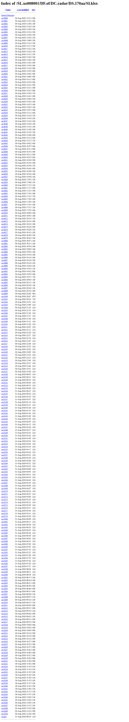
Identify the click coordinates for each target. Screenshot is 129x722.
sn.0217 (4, 622)
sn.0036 (4, 118)
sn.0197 (4, 566)
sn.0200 (4, 575)
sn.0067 (4, 205)
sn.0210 (4, 602)
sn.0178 (4, 513)
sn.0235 (4, 672)
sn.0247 (4, 705)
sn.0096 (4, 285)
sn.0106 (4, 313)
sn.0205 (4, 589)
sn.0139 (4, 405)
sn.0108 (4, 319)
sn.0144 (4, 419)
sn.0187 (4, 538)
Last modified (23, 10)
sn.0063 (4, 193)
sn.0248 (4, 708)
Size (33, 10)
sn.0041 (4, 132)
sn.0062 (4, 191)
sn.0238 (4, 680)
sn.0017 (4, 65)
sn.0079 (4, 238)
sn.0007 (4, 38)
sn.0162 (4, 469)
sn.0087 (4, 260)
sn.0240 (4, 686)
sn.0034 (4, 113)
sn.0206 (4, 591)
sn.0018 (4, 68)
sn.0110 (4, 324)
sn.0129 (4, 377)
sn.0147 (4, 427)
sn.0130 (4, 380)
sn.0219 (4, 628)
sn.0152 (4, 441)
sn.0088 (4, 263)
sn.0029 (4, 99)
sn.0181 (4, 522)
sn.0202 (4, 580)
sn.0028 (4, 96)
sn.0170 (4, 491)
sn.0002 (4, 24)
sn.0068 (4, 207)
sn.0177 (4, 511)
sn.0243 (4, 694)
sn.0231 (4, 661)
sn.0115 (4, 338)
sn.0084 (4, 252)
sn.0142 (4, 413)
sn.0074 (4, 224)
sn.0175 (4, 505)
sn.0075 (4, 227)
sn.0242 (4, 692)
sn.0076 (4, 230)
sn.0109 (4, 321)
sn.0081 (4, 243)
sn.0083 (4, 249)
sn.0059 (4, 182)
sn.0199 (4, 572)
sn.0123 (4, 360)
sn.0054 (4, 168)
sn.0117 (4, 344)
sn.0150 (4, 435)
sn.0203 (4, 583)
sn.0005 (4, 32)
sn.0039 (4, 127)
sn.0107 (4, 316)
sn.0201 (4, 577)
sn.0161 (4, 466)
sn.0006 (4, 35)
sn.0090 (4, 269)
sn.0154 (4, 447)
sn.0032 (4, 107)
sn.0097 (4, 288)
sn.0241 (4, 689)
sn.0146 (4, 424)
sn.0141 (4, 410)
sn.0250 (4, 714)
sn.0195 (4, 561)
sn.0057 (4, 177)
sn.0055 (4, 171)
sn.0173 (4, 499)
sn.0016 (4, 63)
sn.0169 (4, 488)
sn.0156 (4, 452)
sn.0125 (4, 366)
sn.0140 (4, 408)
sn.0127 (4, 371)
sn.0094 (4, 280)
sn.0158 (4, 458)
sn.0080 (4, 241)
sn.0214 (4, 614)
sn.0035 (4, 115)
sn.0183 (4, 527)
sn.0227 (4, 650)
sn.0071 (4, 216)
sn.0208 (4, 597)
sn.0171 (4, 494)
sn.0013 (4, 54)
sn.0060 (4, 185)
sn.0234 (4, 669)
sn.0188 (4, 541)
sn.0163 (4, 472)
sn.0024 (4, 85)
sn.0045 (4, 143)
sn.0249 (4, 711)
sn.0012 (4, 51)
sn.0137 (4, 399)
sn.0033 (4, 110)
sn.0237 (4, 678)
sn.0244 (4, 697)
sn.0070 (4, 213)
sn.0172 (4, 497)
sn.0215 (4, 616)
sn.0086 (4, 257)
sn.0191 (4, 550)
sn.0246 (4, 703)
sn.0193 (4, 555)
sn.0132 (4, 385)
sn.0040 (4, 129)
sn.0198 (4, 569)
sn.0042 (4, 135)
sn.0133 (4, 388)
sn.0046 (4, 146)
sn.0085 (4, 255)
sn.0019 (4, 71)
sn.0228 (4, 653)
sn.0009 (4, 43)
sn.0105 (4, 310)
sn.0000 (4, 18)
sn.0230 (4, 658)
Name (7, 10)
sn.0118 (4, 346)
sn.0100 (4, 296)
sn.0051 (4, 160)
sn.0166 (4, 480)
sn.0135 (4, 394)
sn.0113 (4, 333)
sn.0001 (4, 21)
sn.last (3, 717)
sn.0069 (4, 210)
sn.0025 (4, 88)
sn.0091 (4, 271)
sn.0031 (4, 104)
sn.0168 (4, 486)
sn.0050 (4, 157)
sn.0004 (4, 29)
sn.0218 (4, 625)
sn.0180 (4, 519)
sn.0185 (4, 533)
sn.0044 (4, 141)
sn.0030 (4, 102)
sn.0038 (4, 124)
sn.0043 (4, 138)
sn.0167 (4, 483)
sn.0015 (4, 60)
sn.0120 (4, 352)
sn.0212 (4, 608)
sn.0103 (4, 305)
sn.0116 (4, 341)
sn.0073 (4, 221)
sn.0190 (4, 547)
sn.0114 (4, 335)
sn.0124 (4, 363)
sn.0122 (4, 358)
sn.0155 (4, 449)
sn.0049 (4, 154)
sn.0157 (4, 455)
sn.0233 (4, 666)
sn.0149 (4, 433)
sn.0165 (4, 477)
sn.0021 (4, 77)
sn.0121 (4, 355)
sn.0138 (4, 402)
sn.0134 (4, 391)
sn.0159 (4, 461)
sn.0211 (4, 605)
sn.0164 (4, 474)
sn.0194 (4, 558)
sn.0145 (4, 422)
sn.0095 (4, 282)
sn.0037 (4, 121)
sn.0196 (4, 563)
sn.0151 (4, 438)
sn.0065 (4, 199)
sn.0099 (4, 294)
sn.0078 (4, 235)
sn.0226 (4, 647)
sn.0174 (4, 502)
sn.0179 (4, 516)
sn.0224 (4, 641)
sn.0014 (4, 57)
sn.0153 (4, 444)
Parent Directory (7, 15)
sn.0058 (4, 179)
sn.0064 (4, 196)
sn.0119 (4, 349)
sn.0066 (4, 202)
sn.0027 (4, 93)
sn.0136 (4, 397)
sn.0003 (4, 26)
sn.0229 (4, 655)
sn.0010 (4, 46)
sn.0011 (4, 49)
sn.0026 (4, 90)
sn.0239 (4, 683)
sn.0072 (4, 218)
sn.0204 (4, 586)
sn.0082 (4, 246)
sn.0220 (4, 630)
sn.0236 (4, 675)
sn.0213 (4, 611)
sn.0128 (4, 374)
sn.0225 (4, 644)
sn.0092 (4, 274)
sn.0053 (4, 166)
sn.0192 (4, 552)
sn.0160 (4, 463)
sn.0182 (4, 525)
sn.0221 (4, 633)
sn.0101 (4, 299)
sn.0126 (4, 369)
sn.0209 (4, 600)
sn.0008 (4, 40)
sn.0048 (4, 152)
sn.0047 (4, 149)
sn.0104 (4, 307)
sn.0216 (4, 619)
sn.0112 (4, 330)
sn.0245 (4, 700)
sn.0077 (4, 232)
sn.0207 (4, 594)
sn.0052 (4, 163)
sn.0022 (4, 79)
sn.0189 (4, 544)
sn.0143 (4, 416)
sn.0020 (4, 74)
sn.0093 (4, 277)
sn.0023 (4, 82)
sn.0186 (4, 536)
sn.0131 (4, 383)
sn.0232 (4, 664)
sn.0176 (4, 508)
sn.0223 (4, 639)
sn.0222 (4, 636)
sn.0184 (4, 530)
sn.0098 (4, 291)
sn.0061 (4, 188)
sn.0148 (4, 430)
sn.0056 (4, 174)
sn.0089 (4, 266)
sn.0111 (4, 327)
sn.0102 (4, 302)
